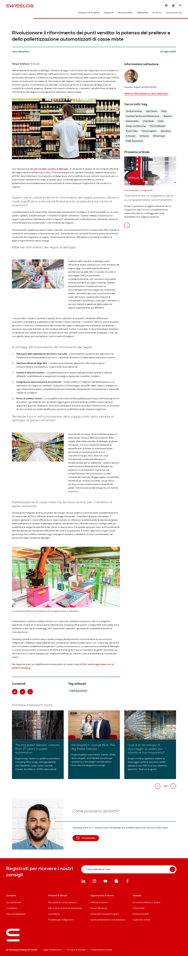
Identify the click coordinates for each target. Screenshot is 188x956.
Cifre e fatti (138, 908)
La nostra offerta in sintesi (146, 902)
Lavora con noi (174, 12)
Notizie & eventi (141, 913)
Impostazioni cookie (101, 949)
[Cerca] (180, 5)
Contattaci (11, 908)
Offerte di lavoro (99, 902)
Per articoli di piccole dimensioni (65, 908)
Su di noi (157, 12)
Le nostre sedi (13, 902)
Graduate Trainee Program (104, 913)
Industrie (108, 12)
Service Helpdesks (15, 913)
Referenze (142, 12)
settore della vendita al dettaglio (50, 168)
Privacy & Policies (76, 949)
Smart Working (98, 908)
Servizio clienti (125, 12)
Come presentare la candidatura (107, 919)
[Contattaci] (166, 5)
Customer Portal (141, 919)
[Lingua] (173, 5)
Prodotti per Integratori (60, 919)
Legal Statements (52, 949)
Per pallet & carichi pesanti (62, 902)
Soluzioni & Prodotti (88, 12)
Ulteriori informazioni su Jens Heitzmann (146, 93)
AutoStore (53, 913)
